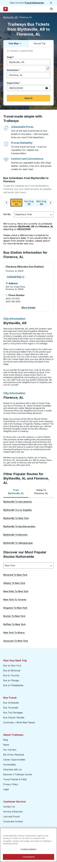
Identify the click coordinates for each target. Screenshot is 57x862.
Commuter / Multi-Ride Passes (19, 722)
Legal (6, 789)
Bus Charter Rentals (13, 717)
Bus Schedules (11, 702)
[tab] (15, 491)
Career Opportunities (14, 759)
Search (28, 98)
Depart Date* (13, 83)
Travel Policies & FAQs (15, 779)
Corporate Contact (13, 821)
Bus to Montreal (11, 670)
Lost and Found (11, 816)
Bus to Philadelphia (13, 685)
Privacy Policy (10, 784)
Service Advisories (13, 811)
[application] (28, 287)
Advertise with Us (12, 769)
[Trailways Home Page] (5, 9)
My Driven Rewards (13, 754)
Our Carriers (9, 749)
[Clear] (47, 62)
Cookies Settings (28, 849)
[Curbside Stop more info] (23, 276)
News (6, 744)
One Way (14, 43)
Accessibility (9, 764)
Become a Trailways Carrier (18, 774)
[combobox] (28, 62)
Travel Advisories (34, 2)
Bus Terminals (10, 707)
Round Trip (40, 43)
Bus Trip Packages (13, 712)
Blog (5, 739)
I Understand (28, 857)
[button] (6, 202)
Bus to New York (12, 665)
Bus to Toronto (11, 675)
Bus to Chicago (11, 680)
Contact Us (9, 806)
